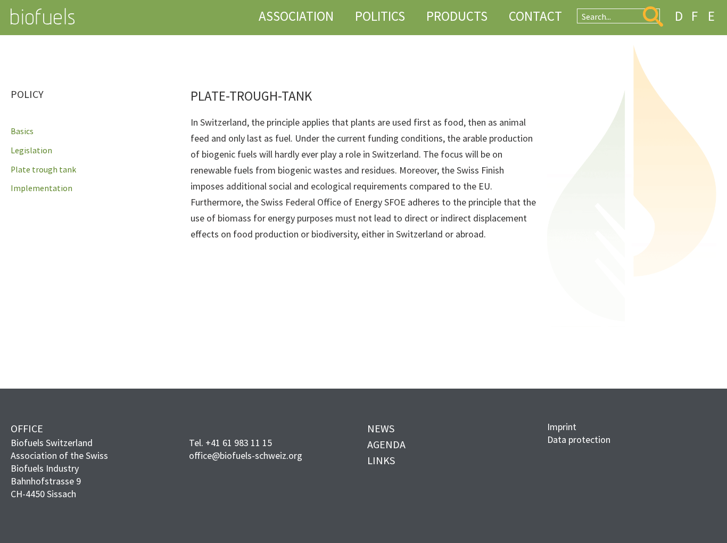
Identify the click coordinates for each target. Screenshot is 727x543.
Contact (535, 16)
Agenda (386, 444)
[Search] (653, 16)
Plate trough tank (43, 170)
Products (457, 16)
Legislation (31, 150)
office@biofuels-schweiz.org (245, 455)
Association (296, 16)
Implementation (41, 188)
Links (381, 460)
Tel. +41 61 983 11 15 (230, 443)
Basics (22, 131)
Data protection (578, 439)
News (380, 428)
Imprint (561, 427)
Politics (380, 16)
